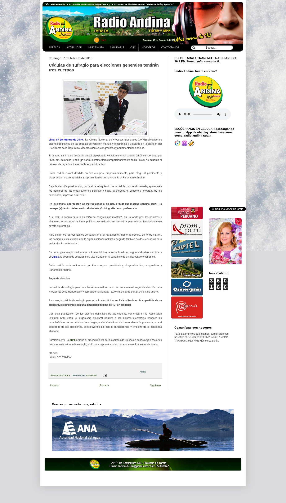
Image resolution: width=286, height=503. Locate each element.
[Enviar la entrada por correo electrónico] (104, 375)
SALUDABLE (117, 47)
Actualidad (91, 375)
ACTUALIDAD (74, 47)
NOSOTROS (148, 47)
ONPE (73, 340)
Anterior (54, 385)
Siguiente (155, 385)
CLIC (132, 47)
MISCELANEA (96, 47)
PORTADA (54, 47)
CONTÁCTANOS (170, 47)
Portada (104, 385)
